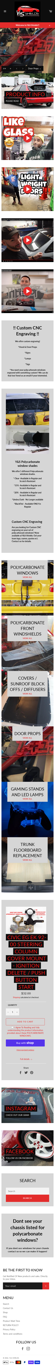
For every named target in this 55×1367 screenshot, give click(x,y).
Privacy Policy (9, 1329)
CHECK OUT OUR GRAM (17, 1115)
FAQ (5, 1317)
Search (27, 1198)
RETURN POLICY (11, 1325)
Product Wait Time (11, 1321)
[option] (27, 53)
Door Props (34, 68)
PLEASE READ (12, 101)
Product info (25, 94)
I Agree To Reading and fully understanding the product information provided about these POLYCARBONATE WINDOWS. (25, 1031)
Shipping (16, 997)
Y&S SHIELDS (14, 1358)
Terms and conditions (12, 1334)
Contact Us (8, 1308)
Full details (24, 1059)
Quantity (12, 1005)
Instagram (21, 1108)
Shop (5, 1312)
